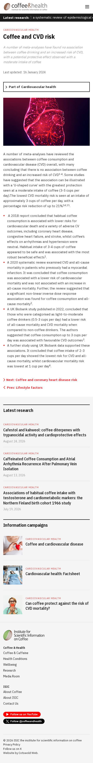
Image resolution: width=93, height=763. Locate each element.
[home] (25, 7)
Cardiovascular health (21, 29)
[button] (87, 6)
